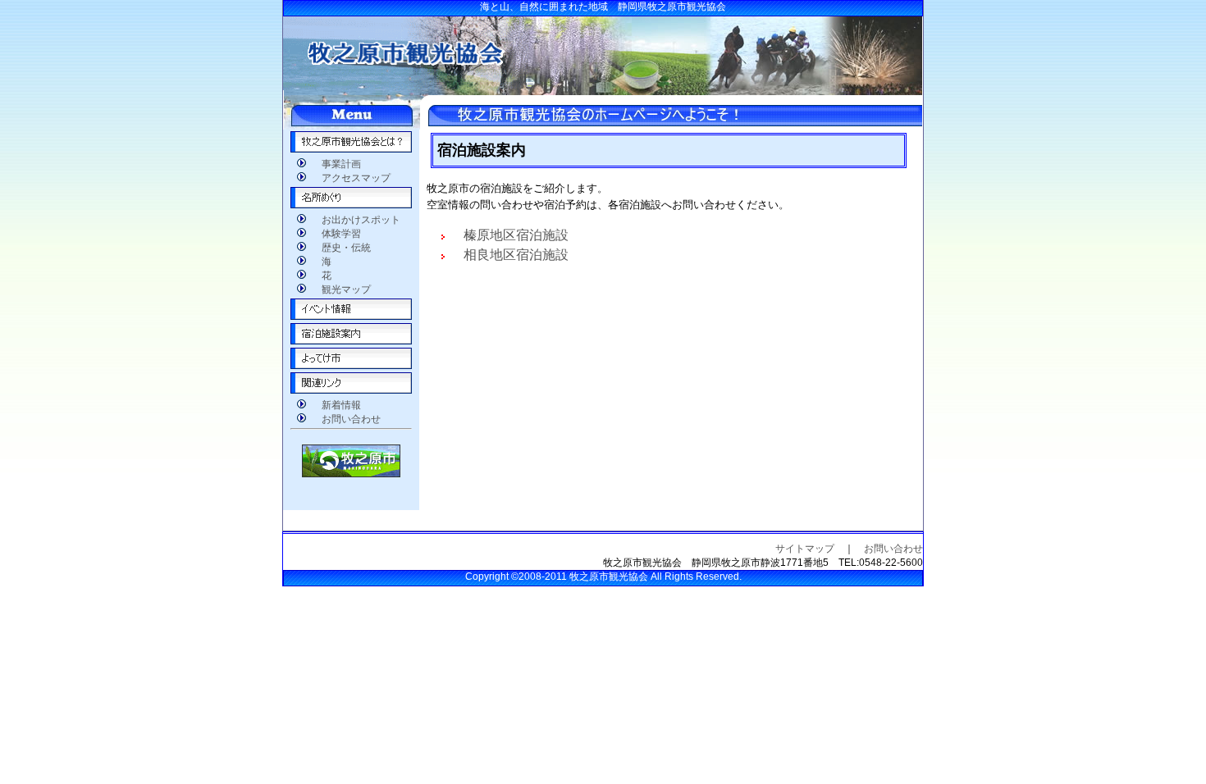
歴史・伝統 (341, 247)
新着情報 (336, 405)
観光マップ (341, 289)
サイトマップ (804, 548)
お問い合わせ (346, 419)
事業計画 (336, 164)
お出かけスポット (356, 220)
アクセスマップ (351, 178)
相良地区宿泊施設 (509, 255)
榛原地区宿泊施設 (509, 235)
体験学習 (336, 233)
